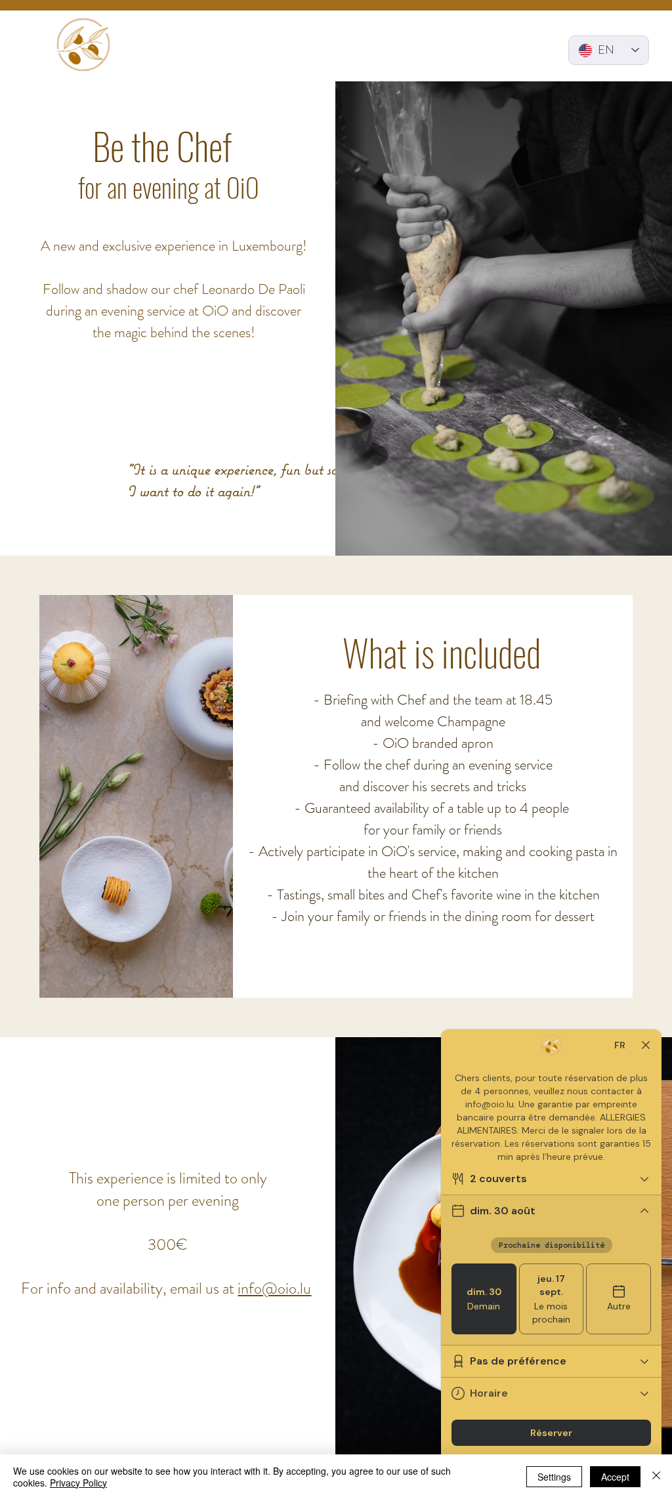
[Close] (656, 1477)
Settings (554, 1476)
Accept (615, 1476)
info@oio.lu (274, 1288)
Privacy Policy (78, 1482)
